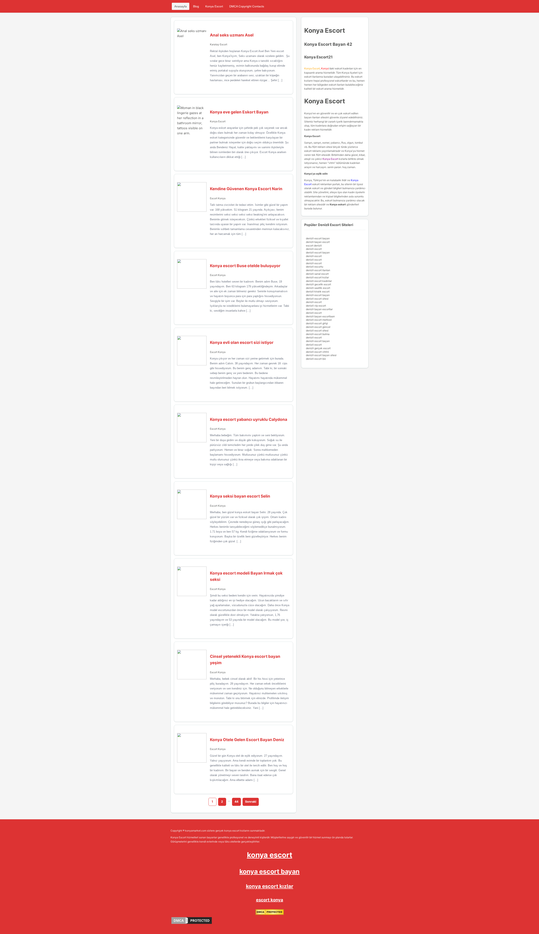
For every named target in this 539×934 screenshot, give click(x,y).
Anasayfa (180, 6)
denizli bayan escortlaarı (320, 316)
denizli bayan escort (318, 242)
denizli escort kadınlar (319, 281)
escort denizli (314, 245)
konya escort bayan (269, 871)
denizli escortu (314, 266)
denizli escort (314, 248)
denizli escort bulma (318, 334)
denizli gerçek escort (318, 348)
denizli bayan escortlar (319, 309)
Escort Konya (217, 198)
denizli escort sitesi (317, 298)
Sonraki (250, 801)
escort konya (269, 899)
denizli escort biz (316, 358)
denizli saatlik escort (318, 287)
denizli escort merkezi (319, 319)
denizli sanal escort (317, 273)
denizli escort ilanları (318, 270)
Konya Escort (214, 6)
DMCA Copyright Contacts (246, 6)
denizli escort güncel (318, 326)
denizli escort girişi (317, 323)
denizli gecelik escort (318, 284)
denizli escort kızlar (317, 277)
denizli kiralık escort (318, 291)
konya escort (269, 855)
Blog (196, 6)
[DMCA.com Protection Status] (269, 914)
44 (236, 801)
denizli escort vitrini (317, 351)
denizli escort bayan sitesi (321, 355)
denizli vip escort (316, 305)
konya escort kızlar (269, 886)
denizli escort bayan (318, 238)
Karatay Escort (218, 44)
